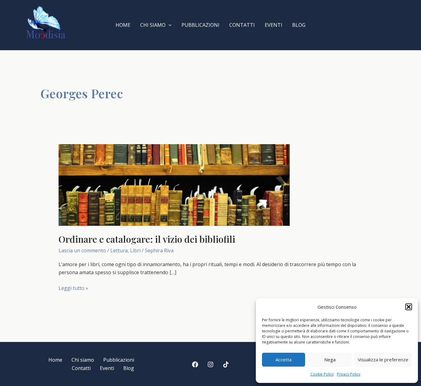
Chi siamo (153, 25)
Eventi (273, 25)
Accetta (284, 359)
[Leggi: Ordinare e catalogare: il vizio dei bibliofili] (174, 184)
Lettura (119, 250)
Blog (298, 25)
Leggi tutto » (73, 288)
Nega (330, 359)
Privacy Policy (348, 374)
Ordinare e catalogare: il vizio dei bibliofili (147, 239)
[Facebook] (195, 364)
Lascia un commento (82, 250)
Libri (135, 250)
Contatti (242, 25)
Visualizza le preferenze (383, 359)
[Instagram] (210, 364)
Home (123, 25)
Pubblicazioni (200, 25)
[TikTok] (226, 364)
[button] (409, 307)
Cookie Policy (322, 374)
